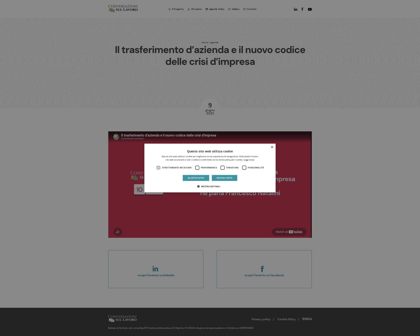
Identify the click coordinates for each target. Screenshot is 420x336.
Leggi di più (248, 159)
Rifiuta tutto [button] (224, 177)
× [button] (272, 147)
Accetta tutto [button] (196, 177)
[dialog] (210, 168)
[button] (210, 186)
